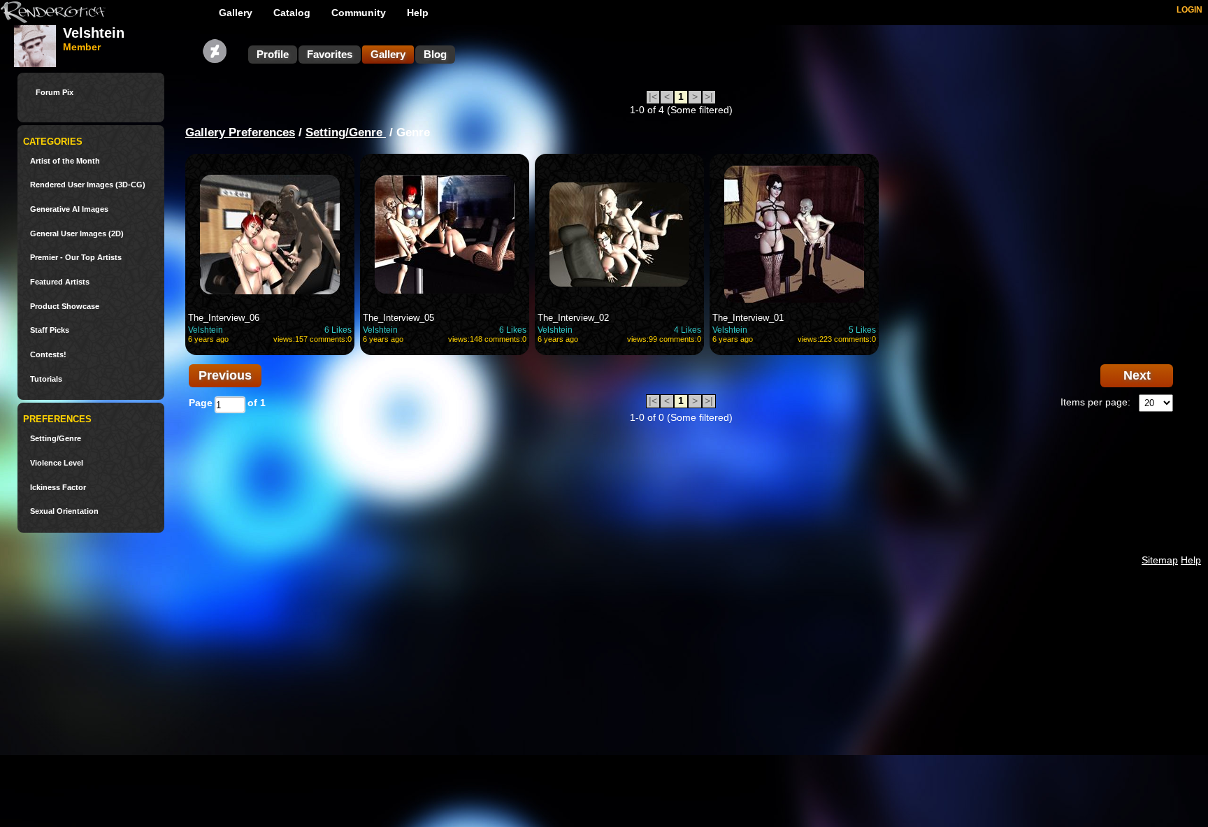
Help (418, 12)
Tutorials (46, 379)
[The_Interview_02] (619, 234)
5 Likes (862, 330)
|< (653, 96)
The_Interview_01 (748, 317)
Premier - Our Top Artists (76, 257)
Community (358, 12)
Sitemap (1160, 560)
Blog (435, 54)
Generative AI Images (69, 209)
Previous (225, 375)
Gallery (235, 12)
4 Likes (687, 330)
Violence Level (56, 463)
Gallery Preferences (240, 132)
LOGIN (1189, 10)
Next (1137, 375)
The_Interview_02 (573, 317)
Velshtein (205, 330)
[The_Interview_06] (270, 234)
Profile (273, 54)
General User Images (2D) (77, 234)
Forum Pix (54, 92)
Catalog (291, 12)
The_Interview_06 (223, 317)
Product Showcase (64, 306)
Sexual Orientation (64, 511)
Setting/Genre (55, 439)
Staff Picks (49, 330)
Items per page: (1095, 402)
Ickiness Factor (58, 487)
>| (709, 96)
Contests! (48, 355)
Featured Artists (59, 282)
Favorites (329, 54)
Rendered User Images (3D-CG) (87, 185)
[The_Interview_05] (444, 234)
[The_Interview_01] (794, 234)
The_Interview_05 (398, 317)
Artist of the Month (65, 161)
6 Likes (338, 330)
